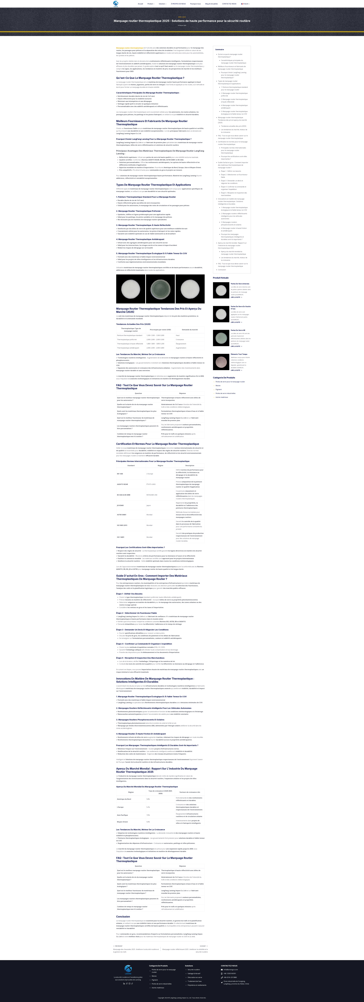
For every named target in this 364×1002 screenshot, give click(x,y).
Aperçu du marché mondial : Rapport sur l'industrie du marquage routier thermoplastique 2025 (232, 245)
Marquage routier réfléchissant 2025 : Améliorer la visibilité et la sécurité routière (185, 949)
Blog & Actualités (211, 4)
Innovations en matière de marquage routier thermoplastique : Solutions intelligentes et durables (231, 201)
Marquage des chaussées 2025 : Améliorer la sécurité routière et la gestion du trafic (136, 949)
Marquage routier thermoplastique (129, 48)
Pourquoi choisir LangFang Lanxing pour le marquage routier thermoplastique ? (233, 75)
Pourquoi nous (195, 4)
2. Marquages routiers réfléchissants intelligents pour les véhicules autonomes (234, 216)
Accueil (140, 4)
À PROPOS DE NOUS (178, 4)
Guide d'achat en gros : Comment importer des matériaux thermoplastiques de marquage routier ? (233, 165)
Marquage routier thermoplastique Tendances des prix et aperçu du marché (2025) (232, 120)
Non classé (182, 17)
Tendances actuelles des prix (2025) (233, 126)
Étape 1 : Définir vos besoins (231, 171)
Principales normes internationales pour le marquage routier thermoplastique (233, 150)
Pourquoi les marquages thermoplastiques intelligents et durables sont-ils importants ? (232, 236)
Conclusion (222, 270)
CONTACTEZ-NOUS (229, 4)
